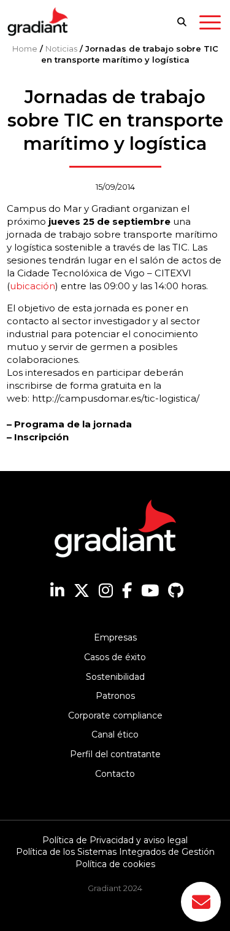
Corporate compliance (115, 715)
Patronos (115, 695)
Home (24, 48)
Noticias (61, 48)
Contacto (115, 773)
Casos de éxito (115, 657)
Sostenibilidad (115, 676)
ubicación (32, 286)
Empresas (115, 637)
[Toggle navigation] (210, 24)
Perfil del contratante (115, 754)
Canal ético (115, 734)
